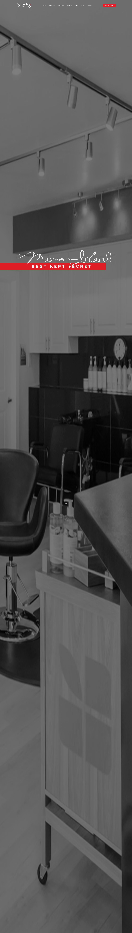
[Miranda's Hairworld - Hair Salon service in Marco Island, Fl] (24, 6)
